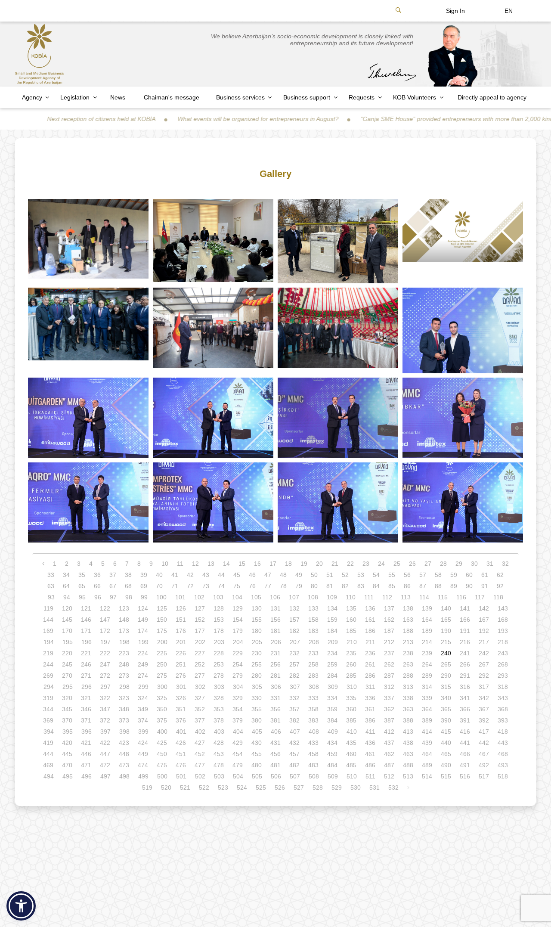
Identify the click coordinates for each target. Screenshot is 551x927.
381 (275, 720)
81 (329, 586)
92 (500, 586)
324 (143, 697)
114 (424, 597)
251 (181, 664)
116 (461, 597)
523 (223, 787)
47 (267, 574)
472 (105, 765)
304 (238, 686)
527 (299, 787)
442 (484, 742)
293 (503, 675)
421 (86, 742)
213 (408, 642)
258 (313, 664)
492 (484, 765)
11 (180, 563)
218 (503, 642)
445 (67, 753)
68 (128, 586)
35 (81, 574)
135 (351, 608)
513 (408, 776)
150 (162, 619)
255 (256, 664)
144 (48, 619)
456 (275, 753)
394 (48, 731)
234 (332, 653)
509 (333, 776)
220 (67, 653)
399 (143, 731)
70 (159, 586)
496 (86, 776)
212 (389, 642)
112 (387, 597)
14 (226, 563)
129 (237, 608)
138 (408, 608)
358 (313, 709)
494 (48, 776)
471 (86, 765)
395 (67, 731)
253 (219, 664)
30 (474, 563)
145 (67, 619)
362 (389, 709)
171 (86, 630)
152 (200, 619)
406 (276, 731)
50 (314, 574)
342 (484, 697)
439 (427, 742)
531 (374, 787)
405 (257, 731)
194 (48, 642)
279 (237, 675)
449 (143, 753)
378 (219, 720)
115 (443, 597)
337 (389, 697)
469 (48, 765)
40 (159, 574)
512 (389, 776)
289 (427, 675)
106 (275, 597)
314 (427, 686)
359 (332, 709)
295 (67, 686)
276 (181, 675)
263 (408, 664)
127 (200, 608)
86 (407, 586)
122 (105, 608)
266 (465, 664)
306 (276, 686)
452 (200, 753)
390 (446, 720)
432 (294, 742)
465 (446, 753)
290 (446, 675)
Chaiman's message (171, 97)
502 (200, 776)
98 (128, 597)
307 (295, 686)
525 (261, 787)
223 (124, 653)
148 (124, 619)
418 (503, 731)
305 (257, 686)
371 (86, 720)
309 (333, 686)
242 (484, 653)
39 (143, 574)
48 (283, 574)
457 (294, 753)
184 (332, 630)
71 (174, 586)
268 (503, 664)
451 (181, 753)
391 (465, 720)
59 (453, 574)
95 (82, 597)
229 (237, 653)
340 (446, 697)
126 (181, 608)
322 (105, 697)
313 (408, 686)
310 (352, 686)
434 (332, 742)
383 (313, 720)
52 (345, 574)
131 (275, 608)
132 (294, 608)
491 (465, 765)
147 (105, 619)
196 (86, 642)
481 (275, 765)
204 (238, 642)
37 (112, 574)
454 (237, 753)
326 (181, 697)
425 (162, 742)
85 (391, 586)
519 (147, 787)
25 (396, 563)
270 (67, 675)
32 (505, 563)
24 (381, 563)
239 (427, 653)
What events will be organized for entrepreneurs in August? (216, 118)
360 (351, 709)
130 (256, 608)
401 (181, 731)
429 (237, 742)
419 (48, 742)
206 (276, 642)
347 (105, 709)
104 (237, 597)
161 (370, 619)
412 (389, 731)
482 (294, 765)
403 (219, 731)
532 (393, 787)
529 (336, 787)
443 (503, 742)
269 (48, 675)
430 (256, 742)
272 (105, 675)
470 (67, 765)
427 (200, 742)
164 (427, 619)
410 (352, 731)
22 (350, 563)
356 (275, 709)
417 (484, 731)
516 (465, 776)
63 (50, 586)
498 (124, 776)
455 (256, 753)
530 (355, 787)
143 (503, 608)
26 (412, 563)
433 (313, 742)
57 (422, 574)
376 (181, 720)
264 (427, 664)
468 (503, 753)
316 (465, 686)
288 (408, 675)
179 (237, 630)
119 (48, 608)
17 (272, 563)
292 (484, 675)
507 (295, 776)
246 (86, 664)
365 (446, 709)
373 (124, 720)
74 (221, 586)
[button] (21, 905)
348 (124, 709)
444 (48, 753)
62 (500, 574)
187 (389, 630)
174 (143, 630)
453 (219, 753)
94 (66, 597)
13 (210, 563)
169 (48, 630)
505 (257, 776)
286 (370, 675)
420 (67, 742)
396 (86, 731)
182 (294, 630)
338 (408, 697)
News (117, 97)
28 (443, 563)
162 (389, 619)
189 (427, 630)
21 (334, 563)
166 (465, 619)
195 (67, 642)
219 (48, 653)
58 (438, 574)
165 (446, 619)
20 (319, 563)
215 (446, 642)
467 (484, 753)
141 (465, 608)
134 (332, 608)
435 (351, 742)
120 (67, 608)
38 (128, 574)
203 (219, 642)
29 (458, 563)
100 (161, 597)
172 (105, 630)
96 (97, 597)
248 (124, 664)
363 (408, 709)
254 (237, 664)
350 (162, 709)
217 (484, 642)
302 (200, 686)
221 (86, 653)
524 (242, 787)
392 (484, 720)
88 (438, 586)
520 (166, 787)
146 (86, 619)
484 (332, 765)
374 (143, 720)
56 (407, 574)
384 (332, 720)
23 (365, 563)
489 (427, 765)
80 (314, 586)
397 (105, 731)
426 (181, 742)
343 (503, 697)
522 (204, 787)
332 (294, 697)
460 (351, 753)
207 (295, 642)
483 (313, 765)
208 (314, 642)
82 (345, 586)
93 (51, 597)
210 (352, 642)
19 (303, 563)
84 (376, 586)
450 (162, 753)
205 (257, 642)
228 (219, 653)
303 (219, 686)
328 (219, 697)
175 (162, 630)
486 (370, 765)
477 (200, 765)
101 (180, 597)
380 (256, 720)
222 (105, 653)
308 (314, 686)
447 (105, 753)
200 (162, 642)
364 (427, 709)
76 (252, 586)
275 (162, 675)
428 (219, 742)
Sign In (455, 10)
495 (67, 776)
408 (314, 731)
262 (389, 664)
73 (205, 586)
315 (446, 686)
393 (503, 720)
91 (484, 586)
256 (275, 664)
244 (48, 664)
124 (143, 608)
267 (484, 664)
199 (143, 642)
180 (256, 630)
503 (219, 776)
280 (256, 675)
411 (370, 731)
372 (105, 720)
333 (313, 697)
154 (237, 619)
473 (124, 765)
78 (283, 586)
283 (313, 675)
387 (389, 720)
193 (503, 630)
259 (332, 664)
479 (237, 765)
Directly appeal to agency (492, 97)
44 (221, 574)
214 (427, 642)
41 (174, 574)
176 (181, 630)
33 (50, 574)
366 (465, 709)
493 (503, 765)
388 (408, 720)
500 (162, 776)
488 (408, 765)
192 (484, 630)
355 (256, 709)
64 (66, 586)
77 (267, 586)
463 (408, 753)
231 (275, 653)
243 (503, 653)
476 (181, 765)
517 (484, 776)
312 (389, 686)
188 (408, 630)
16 (257, 563)
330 (256, 697)
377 (200, 720)
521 (185, 787)
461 (370, 753)
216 (465, 642)
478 (219, 765)
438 (408, 742)
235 (351, 653)
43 (205, 574)
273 (124, 675)
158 (313, 619)
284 (332, 675)
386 (370, 720)
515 (446, 776)
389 (427, 720)
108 (313, 597)
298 (124, 686)
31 (489, 563)
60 (469, 574)
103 (218, 597)
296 (86, 686)
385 (351, 720)
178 (219, 630)
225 (162, 653)
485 (351, 765)
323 (124, 697)
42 (190, 574)
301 (181, 686)
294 (48, 686)
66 (97, 586)
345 (67, 709)
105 (256, 597)
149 (143, 619)
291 (465, 675)
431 (275, 742)
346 (86, 709)
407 (295, 731)
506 (276, 776)
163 (408, 619)
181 (275, 630)
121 (86, 608)
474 (143, 765)
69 (143, 586)
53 (360, 574)
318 (503, 686)
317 (484, 686)
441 (465, 742)
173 (124, 630)
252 (200, 664)
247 (105, 664)
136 (370, 608)
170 (67, 630)
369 (48, 720)
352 (200, 709)
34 (66, 574)
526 (280, 787)
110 (351, 597)
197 (105, 642)
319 (48, 697)
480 (256, 765)
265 (446, 664)
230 (256, 653)
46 (252, 574)
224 (143, 653)
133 (313, 608)
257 (294, 664)
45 (236, 574)
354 (237, 709)
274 (143, 675)
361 (370, 709)
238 (408, 653)
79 (298, 586)
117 (480, 597)
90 (469, 586)
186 (370, 630)
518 (503, 776)
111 (369, 597)
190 (446, 630)
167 (484, 619)
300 (162, 686)
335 (351, 697)
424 (143, 742)
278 (219, 675)
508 (314, 776)
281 (275, 675)
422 (105, 742)
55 (391, 574)
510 (352, 776)
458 (313, 753)
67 (112, 586)
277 (200, 675)
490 (446, 765)
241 (465, 653)
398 (124, 731)
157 (294, 619)
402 (200, 731)
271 (86, 675)
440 (446, 742)
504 (238, 776)
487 (389, 765)
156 (275, 619)
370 (67, 720)
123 (124, 608)
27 (427, 563)
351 (181, 709)
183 (313, 630)
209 (333, 642)
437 (389, 742)
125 (162, 608)
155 (256, 619)
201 (181, 642)
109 (332, 597)
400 (162, 731)
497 (105, 776)
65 (81, 586)
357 (294, 709)
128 (219, 608)
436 (370, 742)
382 (294, 720)
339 (427, 697)
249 (143, 664)
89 (453, 586)
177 (200, 630)
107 (294, 597)
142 (484, 608)
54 (376, 574)
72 (190, 586)
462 (389, 753)
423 (124, 742)
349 (143, 709)
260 (351, 664)
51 (329, 574)
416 (465, 731)
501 (181, 776)
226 (181, 653)
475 (162, 765)
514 (427, 776)
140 (446, 608)
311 (370, 686)
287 (389, 675)
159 (332, 619)
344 (48, 709)
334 (332, 697)
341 (465, 697)
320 (67, 697)
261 (370, 664)
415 (446, 731)
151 (181, 619)
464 (427, 753)
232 (294, 653)
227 (200, 653)
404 (238, 731)
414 (427, 731)
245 (67, 664)
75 (236, 586)
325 (162, 697)
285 (351, 675)
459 (332, 753)
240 (446, 653)
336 (370, 697)
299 (143, 686)
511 (370, 776)
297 (105, 686)
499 (143, 776)
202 (200, 642)
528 (318, 787)
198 (124, 642)
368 (503, 709)
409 (333, 731)
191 (465, 630)
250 (162, 664)
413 (408, 731)
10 (164, 563)
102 (199, 597)
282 (294, 675)
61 (484, 574)
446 (86, 753)
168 (503, 619)
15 (241, 563)
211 (370, 642)
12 (195, 563)
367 (484, 709)
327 (200, 697)
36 (97, 574)
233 (313, 653)
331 (275, 697)
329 (237, 697)
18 (288, 563)
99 (144, 597)
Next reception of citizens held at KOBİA (60, 118)
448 (124, 753)
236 (370, 653)
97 (113, 597)
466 (465, 753)
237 (389, 653)
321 (86, 697)
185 (351, 630)
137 (389, 608)
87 (422, 586)
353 (219, 709)
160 (351, 619)
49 (298, 574)
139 (427, 608)
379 (237, 720)
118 (498, 597)
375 (162, 720)
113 (406, 597)
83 (360, 586)
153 (219, 619)
